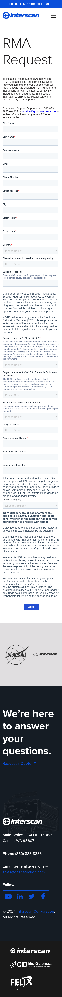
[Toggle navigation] (53, 16)
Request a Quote (17, 763)
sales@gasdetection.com (24, 872)
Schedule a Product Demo (28, 4)
